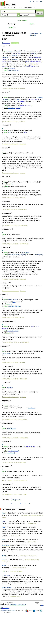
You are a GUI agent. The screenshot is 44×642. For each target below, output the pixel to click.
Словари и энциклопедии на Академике (17, 8)
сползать (22, 197)
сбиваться (23, 279)
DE (33, 1)
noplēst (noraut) (13, 451)
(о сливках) (25, 252)
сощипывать (23, 494)
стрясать (23, 397)
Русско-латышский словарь (10, 88)
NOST (4, 555)
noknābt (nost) (11, 428)
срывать (22, 362)
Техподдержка (13, 604)
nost (3, 521)
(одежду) (33, 53)
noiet (10, 304)
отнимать (23, 144)
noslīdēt (10, 184)
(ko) (9, 132)
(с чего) (17, 99)
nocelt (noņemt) (13, 70)
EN (30, 1)
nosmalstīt (11, 68)
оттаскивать (24, 243)
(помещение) (16, 53)
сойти (22, 317)
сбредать (23, 291)
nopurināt (10, 387)
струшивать (23, 378)
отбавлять (23, 209)
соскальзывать (24, 342)
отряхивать (23, 480)
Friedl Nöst (6, 575)
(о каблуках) (39, 254)
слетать (22, 173)
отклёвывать (24, 437)
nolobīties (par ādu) (14, 108)
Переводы (11, 24)
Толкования (22, 20)
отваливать (23, 225)
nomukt (10, 333)
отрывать (23, 462)
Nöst (3, 527)
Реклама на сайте (22, 604)
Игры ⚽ (12, 27)
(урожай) (15, 59)
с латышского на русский (35, 34)
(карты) (14, 55)
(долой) (23, 51)
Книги (32, 24)
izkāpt (10, 299)
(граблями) (31, 408)
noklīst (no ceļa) (13, 254)
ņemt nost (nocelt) (14, 51)
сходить (22, 121)
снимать (22, 88)
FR (41, 1)
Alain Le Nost (6, 587)
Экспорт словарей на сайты (8, 610)
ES (37, 1)
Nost (3, 513)
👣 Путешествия (5, 607)
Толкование (6, 43)
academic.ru (8, 3)
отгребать (23, 419)
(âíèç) (14, 302)
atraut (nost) (11, 453)
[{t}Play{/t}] (9, 45)
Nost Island (6, 545)
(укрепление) (6, 353)
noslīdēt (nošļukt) (13, 331)
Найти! (39, 13)
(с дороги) (22, 254)
